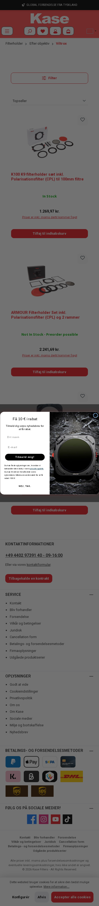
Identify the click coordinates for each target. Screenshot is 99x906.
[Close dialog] (95, 415)
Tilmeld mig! (25, 457)
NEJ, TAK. (24, 486)
